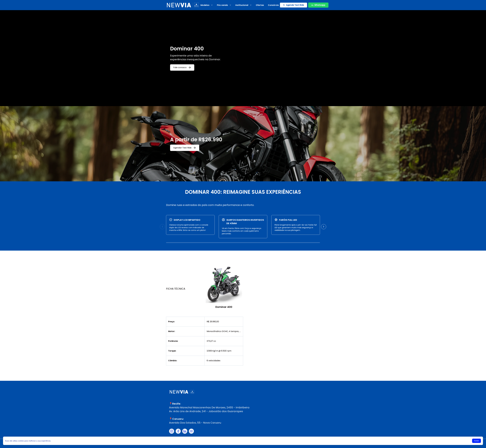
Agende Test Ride (295, 5)
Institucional (241, 5)
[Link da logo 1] (182, 5)
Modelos (204, 5)
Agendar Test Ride (182, 147)
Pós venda (222, 5)
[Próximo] (323, 226)
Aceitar (476, 441)
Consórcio (273, 5)
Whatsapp (319, 5)
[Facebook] (178, 431)
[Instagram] (171, 431)
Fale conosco (180, 67)
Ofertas (260, 5)
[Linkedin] (184, 431)
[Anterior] (162, 226)
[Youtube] (191, 431)
